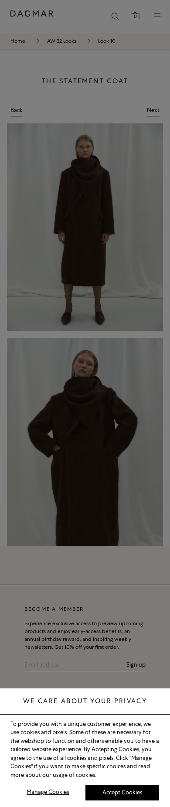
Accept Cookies (122, 792)
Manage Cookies (48, 792)
